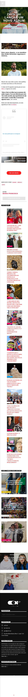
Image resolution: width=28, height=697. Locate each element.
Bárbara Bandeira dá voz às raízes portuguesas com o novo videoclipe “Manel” (14, 383)
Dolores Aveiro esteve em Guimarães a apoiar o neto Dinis (14, 251)
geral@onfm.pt (7, 631)
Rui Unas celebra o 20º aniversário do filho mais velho (14, 531)
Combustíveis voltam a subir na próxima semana (14, 482)
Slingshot (6, 680)
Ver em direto (14, 173)
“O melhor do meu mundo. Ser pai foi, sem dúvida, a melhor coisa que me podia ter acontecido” (14, 304)
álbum (3, 89)
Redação (4, 491)
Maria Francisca (10, 193)
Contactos (15, 684)
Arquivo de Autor (14, 198)
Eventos (15, 682)
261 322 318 (7, 628)
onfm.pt (6, 625)
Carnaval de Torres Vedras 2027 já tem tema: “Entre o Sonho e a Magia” (14, 506)
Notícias (16, 12)
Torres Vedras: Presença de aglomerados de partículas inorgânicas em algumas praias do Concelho (13, 277)
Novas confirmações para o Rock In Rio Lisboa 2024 (14, 559)
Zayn (3, 184)
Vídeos (5, 684)
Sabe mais (4, 656)
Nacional (4, 474)
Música (11, 12)
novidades (14, 104)
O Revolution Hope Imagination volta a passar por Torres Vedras (14, 580)
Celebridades (6, 498)
